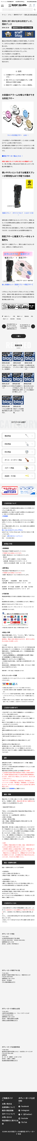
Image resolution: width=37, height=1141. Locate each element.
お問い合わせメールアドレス (14, 536)
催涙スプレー (7, 316)
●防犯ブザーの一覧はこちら (11, 156)
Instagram (25, 1110)
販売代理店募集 (7, 1110)
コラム (9, 14)
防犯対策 (12, 319)
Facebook (25, 1106)
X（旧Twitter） (27, 1114)
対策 (14, 316)
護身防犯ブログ (18, 14)
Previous (3, 490)
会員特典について (8, 1107)
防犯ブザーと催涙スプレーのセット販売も (19, 85)
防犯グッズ (5, 319)
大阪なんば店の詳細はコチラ (10, 1020)
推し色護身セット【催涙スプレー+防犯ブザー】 (18, 284)
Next (34, 490)
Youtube (24, 1118)
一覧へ (18, 336)
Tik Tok (24, 1122)
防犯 (32, 316)
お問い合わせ (7, 1117)
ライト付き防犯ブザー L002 (17, 135)
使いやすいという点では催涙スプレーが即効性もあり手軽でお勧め (19, 81)
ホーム (4, 14)
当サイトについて (8, 1114)
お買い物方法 (7, 1104)
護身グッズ (19, 316)
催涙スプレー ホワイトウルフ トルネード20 (17, 213)
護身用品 (27, 316)
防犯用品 (19, 319)
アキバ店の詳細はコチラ (8, 982)
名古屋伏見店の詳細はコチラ (10, 1060)
